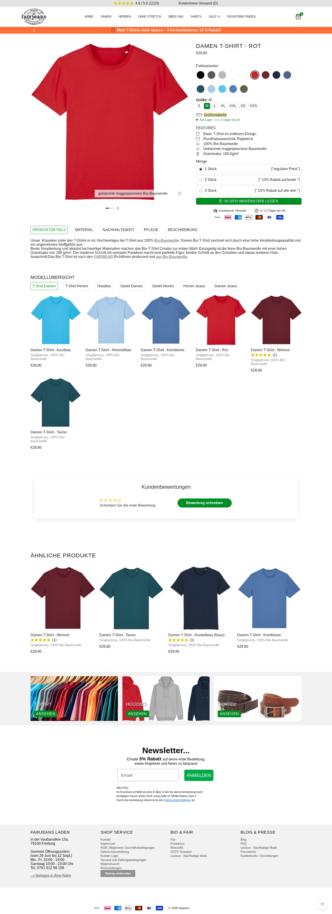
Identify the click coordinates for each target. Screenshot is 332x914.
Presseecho (248, 851)
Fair (173, 839)
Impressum (108, 843)
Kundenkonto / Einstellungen (259, 856)
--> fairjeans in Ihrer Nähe (50, 875)
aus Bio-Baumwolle (171, 257)
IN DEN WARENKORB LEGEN (251, 201)
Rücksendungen (111, 868)
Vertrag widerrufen (118, 873)
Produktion (178, 843)
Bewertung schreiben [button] (204, 503)
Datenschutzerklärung (115, 851)
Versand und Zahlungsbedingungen (123, 860)
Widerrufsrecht (110, 864)
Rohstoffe (177, 847)
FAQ (243, 843)
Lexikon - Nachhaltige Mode (189, 856)
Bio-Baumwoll (165, 240)
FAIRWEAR (103, 257)
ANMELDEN (199, 775)
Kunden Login (109, 856)
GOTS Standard (181, 851)
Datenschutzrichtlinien (177, 800)
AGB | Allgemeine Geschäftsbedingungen (127, 847)
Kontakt (106, 839)
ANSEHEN (45, 714)
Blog (243, 839)
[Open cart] (298, 16)
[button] (249, 115)
